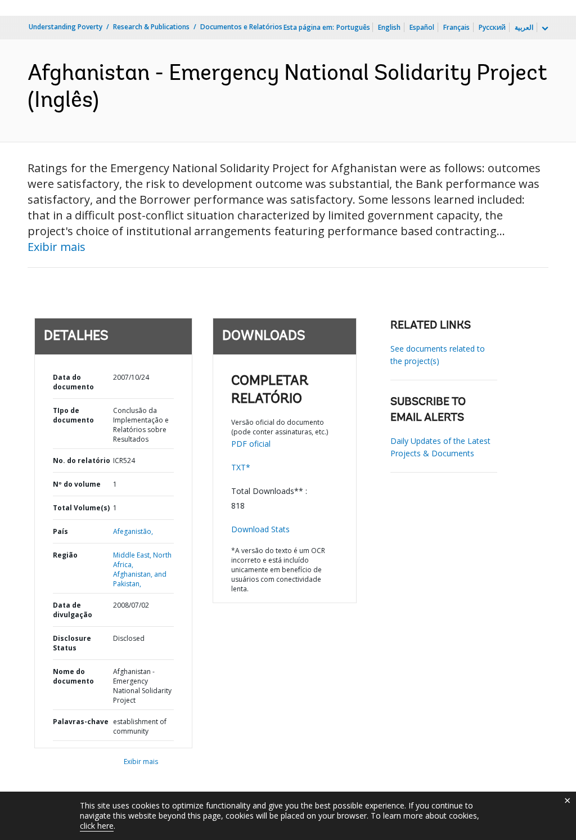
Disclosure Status (72, 643)
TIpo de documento (73, 415)
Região (65, 555)
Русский (492, 27)
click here (97, 825)
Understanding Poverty (65, 27)
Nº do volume (77, 484)
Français (456, 27)
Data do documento (73, 382)
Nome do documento (73, 676)
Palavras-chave (81, 721)
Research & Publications (151, 27)
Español (422, 27)
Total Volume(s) (81, 508)
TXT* (240, 467)
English (389, 27)
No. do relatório (81, 460)
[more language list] (543, 29)
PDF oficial (251, 443)
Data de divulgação (72, 609)
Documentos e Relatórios (241, 27)
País (60, 531)
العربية (524, 27)
